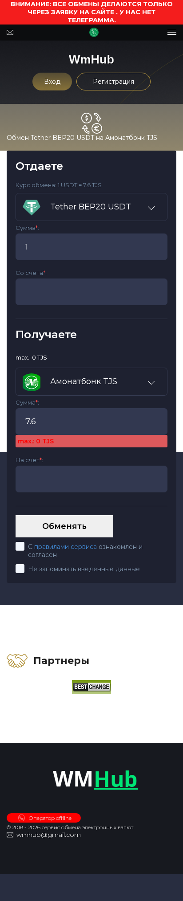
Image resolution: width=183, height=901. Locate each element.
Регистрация (113, 82)
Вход (52, 82)
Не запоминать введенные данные (84, 569)
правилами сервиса (65, 547)
